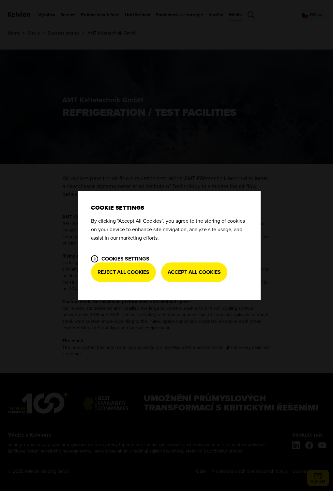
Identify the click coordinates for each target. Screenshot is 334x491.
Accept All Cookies (194, 272)
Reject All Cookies (123, 272)
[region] (169, 245)
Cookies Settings (125, 259)
